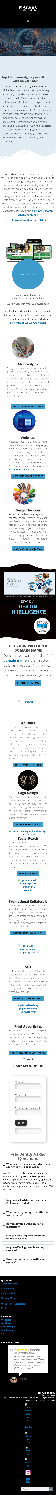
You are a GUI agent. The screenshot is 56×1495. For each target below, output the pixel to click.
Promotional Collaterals (28, 901)
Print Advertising (28, 1026)
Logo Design (28, 793)
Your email (20, 1095)
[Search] (51, 1489)
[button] (28, 21)
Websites (28, 437)
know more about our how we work (28, 322)
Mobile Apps (28, 364)
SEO (28, 967)
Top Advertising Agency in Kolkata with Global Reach (25, 79)
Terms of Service (9, 1283)
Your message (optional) (27, 1108)
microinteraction (18, 469)
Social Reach (28, 838)
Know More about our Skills (29, 220)
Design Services (28, 510)
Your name (21, 1082)
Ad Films (28, 723)
